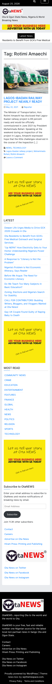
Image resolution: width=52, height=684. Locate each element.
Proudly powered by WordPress (22, 673)
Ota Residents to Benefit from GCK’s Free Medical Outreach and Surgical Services (23, 239)
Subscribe (12, 514)
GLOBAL (8, 404)
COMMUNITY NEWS (15, 375)
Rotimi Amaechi (17, 154)
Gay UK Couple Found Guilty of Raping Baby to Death (24, 313)
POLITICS (9, 419)
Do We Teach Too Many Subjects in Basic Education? (23, 285)
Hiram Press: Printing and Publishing (23, 543)
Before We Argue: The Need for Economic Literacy (20, 277)
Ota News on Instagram (16, 577)
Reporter (28, 107)
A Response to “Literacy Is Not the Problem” (22, 261)
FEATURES (10, 394)
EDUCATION (10, 385)
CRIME (7, 380)
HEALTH (8, 409)
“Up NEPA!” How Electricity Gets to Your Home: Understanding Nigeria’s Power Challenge (25, 251)
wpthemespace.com (33, 676)
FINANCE (9, 399)
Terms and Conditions (34, 681)
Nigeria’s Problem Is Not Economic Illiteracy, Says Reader (22, 269)
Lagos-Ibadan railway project (19, 151)
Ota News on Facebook (16, 572)
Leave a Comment (14, 157)
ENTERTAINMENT (13, 389)
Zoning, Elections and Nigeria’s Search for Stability (24, 294)
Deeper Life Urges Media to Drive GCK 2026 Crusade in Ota (24, 229)
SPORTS (8, 429)
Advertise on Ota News (16, 539)
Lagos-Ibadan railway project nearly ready (23, 100)
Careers (8, 534)
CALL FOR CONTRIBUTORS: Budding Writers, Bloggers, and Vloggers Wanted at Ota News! (25, 303)
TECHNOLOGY (19, 148)
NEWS (9, 148)
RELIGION (9, 424)
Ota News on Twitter (15, 567)
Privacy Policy (15, 681)
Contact (8, 529)
